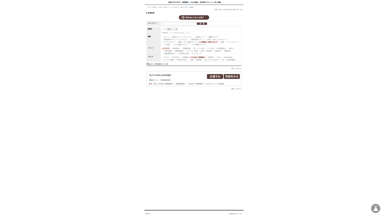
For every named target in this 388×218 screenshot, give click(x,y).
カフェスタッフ (169, 42)
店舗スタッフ (201, 37)
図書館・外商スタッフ (209, 42)
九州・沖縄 (239, 9)
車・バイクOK (199, 48)
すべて (166, 37)
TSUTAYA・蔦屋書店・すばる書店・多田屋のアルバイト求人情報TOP (163, 7)
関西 (234, 9)
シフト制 (210, 48)
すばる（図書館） (198, 57)
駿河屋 (198, 60)
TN (223, 60)
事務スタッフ (213, 37)
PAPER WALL (182, 60)
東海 (231, 9)
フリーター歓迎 (192, 51)
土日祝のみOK (183, 53)
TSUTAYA (175, 57)
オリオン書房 (169, 60)
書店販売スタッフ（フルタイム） (176, 39)
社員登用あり (221, 48)
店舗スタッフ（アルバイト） (182, 37)
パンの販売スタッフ (181, 44)
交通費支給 (187, 48)
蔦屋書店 (185, 57)
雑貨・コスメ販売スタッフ (188, 42)
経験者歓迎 (179, 51)
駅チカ (231, 48)
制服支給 (228, 51)
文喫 (191, 60)
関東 (227, 9)
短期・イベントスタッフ (229, 42)
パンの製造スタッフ (198, 44)
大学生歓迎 (168, 51)
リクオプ (239, 213)
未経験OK (176, 48)
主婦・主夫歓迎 (206, 51)
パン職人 (167, 44)
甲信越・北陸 (221, 9)
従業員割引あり (169, 53)
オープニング (197, 53)
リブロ (218, 57)
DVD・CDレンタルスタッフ (217, 39)
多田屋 (210, 57)
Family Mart (228, 57)
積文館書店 (231, 60)
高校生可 (218, 51)
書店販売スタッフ (197, 39)
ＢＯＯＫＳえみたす (211, 60)
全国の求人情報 (184, 7)
